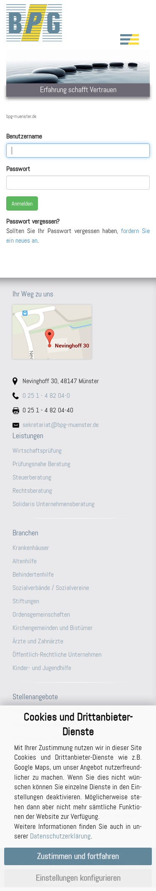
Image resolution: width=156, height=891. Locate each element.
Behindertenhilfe (33, 574)
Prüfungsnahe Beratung (41, 464)
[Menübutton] (130, 39)
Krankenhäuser (30, 548)
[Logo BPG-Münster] (78, 22)
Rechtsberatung (32, 490)
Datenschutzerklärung (60, 836)
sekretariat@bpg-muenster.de (60, 424)
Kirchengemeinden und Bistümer (52, 628)
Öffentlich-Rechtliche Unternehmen (57, 654)
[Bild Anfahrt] (78, 332)
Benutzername (24, 136)
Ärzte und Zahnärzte (37, 641)
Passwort (18, 168)
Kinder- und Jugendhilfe (41, 668)
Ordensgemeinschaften (41, 614)
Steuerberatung (31, 477)
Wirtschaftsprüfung (37, 450)
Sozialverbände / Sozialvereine (50, 588)
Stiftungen (25, 601)
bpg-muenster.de (21, 116)
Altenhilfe (24, 561)
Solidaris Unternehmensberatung (53, 504)
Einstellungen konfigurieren (78, 878)
